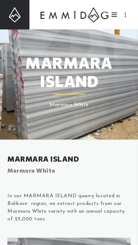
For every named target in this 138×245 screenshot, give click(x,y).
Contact (69, 12)
